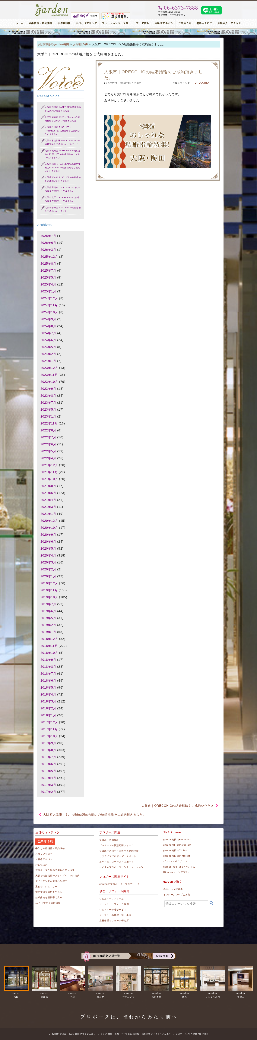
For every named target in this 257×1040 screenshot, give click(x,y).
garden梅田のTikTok (175, 850)
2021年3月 (48, 506)
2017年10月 (49, 736)
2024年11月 (49, 305)
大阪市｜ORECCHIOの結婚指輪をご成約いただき (177, 805)
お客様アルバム (163, 23)
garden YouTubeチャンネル (179, 867)
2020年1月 (48, 576)
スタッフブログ (43, 854)
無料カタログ (204, 23)
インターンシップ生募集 (176, 894)
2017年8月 (48, 750)
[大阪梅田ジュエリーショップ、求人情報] (115, 13)
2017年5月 (48, 771)
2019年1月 (48, 632)
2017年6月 (48, 764)
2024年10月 (49, 312)
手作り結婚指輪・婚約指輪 (50, 848)
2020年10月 (49, 527)
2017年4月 (48, 777)
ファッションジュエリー (116, 23)
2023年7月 (48, 402)
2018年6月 (48, 680)
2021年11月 (49, 472)
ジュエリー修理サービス (112, 909)
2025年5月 (48, 277)
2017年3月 (48, 784)
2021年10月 (49, 479)
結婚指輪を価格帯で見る (48, 897)
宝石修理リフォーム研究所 (114, 920)
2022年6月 (48, 444)
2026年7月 (48, 235)
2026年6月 (48, 242)
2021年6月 (48, 493)
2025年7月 (48, 270)
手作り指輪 (64, 23)
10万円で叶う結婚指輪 (48, 903)
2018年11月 (49, 645)
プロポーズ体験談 (109, 840)
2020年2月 (48, 569)
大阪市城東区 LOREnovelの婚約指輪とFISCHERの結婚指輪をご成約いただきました (63, 154)
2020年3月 (48, 562)
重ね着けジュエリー (46, 886)
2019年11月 (49, 590)
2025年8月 (48, 263)
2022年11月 (49, 423)
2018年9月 (48, 659)
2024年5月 (48, 347)
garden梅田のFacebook (177, 839)
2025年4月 (48, 284)
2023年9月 (48, 388)
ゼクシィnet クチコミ (175, 861)
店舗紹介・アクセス (229, 23)
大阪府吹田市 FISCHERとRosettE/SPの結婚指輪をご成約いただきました (62, 130)
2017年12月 (49, 722)
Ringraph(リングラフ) (176, 872)
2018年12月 (49, 638)
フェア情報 (142, 23)
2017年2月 (48, 791)
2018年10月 (49, 652)
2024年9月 (48, 319)
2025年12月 (49, 256)
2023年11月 (49, 374)
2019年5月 (48, 618)
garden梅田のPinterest (176, 856)
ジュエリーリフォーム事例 (114, 904)
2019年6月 (48, 611)
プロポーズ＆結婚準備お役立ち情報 (55, 870)
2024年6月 (48, 340)
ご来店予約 (184, 23)
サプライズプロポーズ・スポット (117, 856)
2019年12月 (49, 583)
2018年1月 (48, 715)
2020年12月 (49, 520)
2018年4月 (48, 694)
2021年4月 (48, 499)
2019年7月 (48, 604)
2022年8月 (48, 430)
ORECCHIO (202, 83)
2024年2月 (48, 354)
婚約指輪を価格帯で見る (48, 892)
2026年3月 (48, 249)
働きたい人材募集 (173, 889)
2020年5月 (48, 548)
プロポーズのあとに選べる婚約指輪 (119, 851)
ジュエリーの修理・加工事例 (115, 915)
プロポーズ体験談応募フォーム (116, 845)
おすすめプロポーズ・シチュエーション (121, 867)
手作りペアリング (86, 23)
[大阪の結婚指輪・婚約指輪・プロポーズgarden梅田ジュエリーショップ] (51, 4)
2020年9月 (48, 534)
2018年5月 (48, 687)
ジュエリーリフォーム (111, 898)
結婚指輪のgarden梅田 (53, 44)
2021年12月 (49, 465)
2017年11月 (49, 729)
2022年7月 (48, 437)
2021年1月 (48, 513)
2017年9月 (48, 743)
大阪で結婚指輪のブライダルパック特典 (57, 875)
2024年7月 (48, 333)
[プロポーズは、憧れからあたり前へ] (128, 1013)
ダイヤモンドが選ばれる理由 (51, 881)
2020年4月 (48, 555)
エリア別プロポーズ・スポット (116, 861)
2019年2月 (48, 625)
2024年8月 (48, 326)
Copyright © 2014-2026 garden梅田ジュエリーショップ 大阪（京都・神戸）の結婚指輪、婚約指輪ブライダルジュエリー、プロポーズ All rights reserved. (128, 1034)
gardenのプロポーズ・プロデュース (119, 884)
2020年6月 (48, 541)
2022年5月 (48, 451)
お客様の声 (41, 864)
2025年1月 (48, 291)
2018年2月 (48, 708)
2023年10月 (49, 381)
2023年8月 (48, 395)
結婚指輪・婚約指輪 (40, 23)
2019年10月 (49, 597)
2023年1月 (48, 416)
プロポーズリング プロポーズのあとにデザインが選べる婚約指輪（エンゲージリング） (128, 32)
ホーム (20, 23)
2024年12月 (49, 298)
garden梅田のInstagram (177, 845)
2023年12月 (49, 367)
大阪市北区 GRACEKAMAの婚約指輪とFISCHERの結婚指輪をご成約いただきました (63, 167)
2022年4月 (48, 458)
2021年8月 (48, 486)
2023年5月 (48, 409)
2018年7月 (48, 673)
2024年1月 (48, 361)
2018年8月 (48, 666)
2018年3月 (48, 701)
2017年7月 (48, 757)
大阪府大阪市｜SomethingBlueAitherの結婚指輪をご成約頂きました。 (94, 814)
